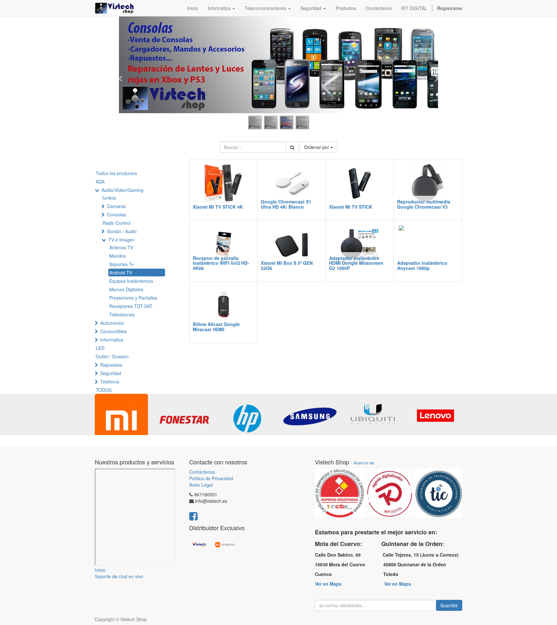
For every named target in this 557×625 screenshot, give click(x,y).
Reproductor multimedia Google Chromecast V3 (423, 204)
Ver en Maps (328, 583)
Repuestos (111, 365)
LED (100, 348)
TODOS (104, 390)
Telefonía (109, 381)
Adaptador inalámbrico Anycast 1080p (422, 265)
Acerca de (364, 463)
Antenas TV (121, 247)
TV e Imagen (121, 239)
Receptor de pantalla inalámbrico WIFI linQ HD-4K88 (221, 263)
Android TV (120, 272)
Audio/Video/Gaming (122, 190)
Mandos (117, 256)
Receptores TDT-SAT (130, 306)
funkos (109, 197)
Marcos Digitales (126, 289)
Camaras (116, 206)
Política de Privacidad (211, 478)
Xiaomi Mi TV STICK (350, 206)
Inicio (100, 570)
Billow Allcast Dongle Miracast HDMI (216, 326)
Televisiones (121, 314)
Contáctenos (202, 472)
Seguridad (110, 373)
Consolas (116, 214)
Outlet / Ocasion (112, 356)
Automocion (112, 323)
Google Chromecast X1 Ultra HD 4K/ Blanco (286, 204)
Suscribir (449, 605)
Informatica (111, 339)
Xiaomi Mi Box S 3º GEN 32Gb (287, 265)
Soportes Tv (121, 264)
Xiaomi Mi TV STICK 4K (218, 206)
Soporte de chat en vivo (119, 576)
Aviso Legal (201, 484)
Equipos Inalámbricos (131, 281)
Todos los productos (116, 173)
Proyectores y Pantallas (133, 297)
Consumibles (113, 331)
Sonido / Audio (122, 231)
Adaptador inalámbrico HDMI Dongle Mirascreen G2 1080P (356, 263)
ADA (100, 181)
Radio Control (117, 223)
